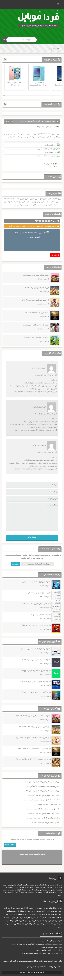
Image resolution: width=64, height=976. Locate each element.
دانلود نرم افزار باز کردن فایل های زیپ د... (43, 818)
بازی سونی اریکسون (11, 917)
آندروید (32, 917)
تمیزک (59, 941)
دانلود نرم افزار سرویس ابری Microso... (34, 682)
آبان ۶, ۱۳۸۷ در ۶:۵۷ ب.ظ (46, 375)
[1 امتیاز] (49, 221)
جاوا (28, 917)
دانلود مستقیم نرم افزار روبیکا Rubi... (35, 660)
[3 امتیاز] (43, 221)
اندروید (15, 924)
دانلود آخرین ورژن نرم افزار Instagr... (36, 692)
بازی (26, 924)
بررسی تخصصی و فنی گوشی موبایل (32, 854)
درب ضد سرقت (56, 953)
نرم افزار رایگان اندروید (54, 908)
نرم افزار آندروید (41, 917)
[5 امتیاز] (36, 221)
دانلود (42, 920)
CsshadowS (41, 369)
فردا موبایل (23, 917)
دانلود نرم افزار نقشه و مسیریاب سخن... (35, 649)
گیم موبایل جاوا (26, 205)
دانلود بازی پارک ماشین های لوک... (36, 325)
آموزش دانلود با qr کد (32, 237)
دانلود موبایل (48, 205)
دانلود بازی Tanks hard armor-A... (35, 313)
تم (16, 914)
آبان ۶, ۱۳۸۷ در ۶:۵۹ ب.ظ (46, 453)
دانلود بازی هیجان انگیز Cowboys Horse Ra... (32, 759)
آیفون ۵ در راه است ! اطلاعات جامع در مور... (43, 809)
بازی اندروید (23, 920)
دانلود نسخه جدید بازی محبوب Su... (35, 275)
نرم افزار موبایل (51, 911)
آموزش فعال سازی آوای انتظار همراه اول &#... (42, 791)
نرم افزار (54, 914)
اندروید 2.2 (29, 908)
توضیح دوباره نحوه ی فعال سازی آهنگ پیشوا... (42, 786)
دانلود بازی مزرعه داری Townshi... (35, 338)
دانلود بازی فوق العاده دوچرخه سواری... (35, 582)
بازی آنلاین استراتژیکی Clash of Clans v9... (33, 727)
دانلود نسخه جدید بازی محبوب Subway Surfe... (32, 716)
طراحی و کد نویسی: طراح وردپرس (32, 972)
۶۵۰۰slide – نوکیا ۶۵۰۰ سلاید (47, 805)
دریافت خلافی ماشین (54, 950)
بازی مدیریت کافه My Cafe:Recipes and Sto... (32, 738)
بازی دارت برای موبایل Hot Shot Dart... (35, 604)
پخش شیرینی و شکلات (54, 944)
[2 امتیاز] (46, 221)
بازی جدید (58, 917)
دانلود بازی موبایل (46, 924)
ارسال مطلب (10, 844)
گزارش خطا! (55, 255)
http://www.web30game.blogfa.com (30, 392)
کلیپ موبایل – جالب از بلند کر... (38, 593)
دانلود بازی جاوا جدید (22, 202)
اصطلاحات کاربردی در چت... (40, 615)
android (37, 914)
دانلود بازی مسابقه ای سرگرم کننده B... (36, 625)
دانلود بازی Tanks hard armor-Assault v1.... (33, 749)
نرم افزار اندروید (33, 920)
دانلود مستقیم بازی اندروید (36, 911)
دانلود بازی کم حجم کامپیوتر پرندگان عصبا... (43, 795)
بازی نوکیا (47, 920)
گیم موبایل (37, 205)
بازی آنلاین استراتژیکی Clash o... (36, 288)
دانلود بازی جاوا (57, 920)
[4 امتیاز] (40, 221)
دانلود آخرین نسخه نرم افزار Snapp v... (35, 671)
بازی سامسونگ (13, 911)
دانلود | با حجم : (51, 148)
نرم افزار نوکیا (45, 914)
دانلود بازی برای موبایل (40, 202)
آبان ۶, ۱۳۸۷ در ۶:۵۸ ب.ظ (46, 414)
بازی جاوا (49, 126)
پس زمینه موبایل (40, 908)
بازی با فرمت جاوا (54, 199)
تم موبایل (23, 911)
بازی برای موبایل (9, 914)
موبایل (16, 205)
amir (60, 947)
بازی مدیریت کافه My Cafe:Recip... (35, 300)
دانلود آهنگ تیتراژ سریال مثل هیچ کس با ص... (42, 800)
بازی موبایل (41, 126)
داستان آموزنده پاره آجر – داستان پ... (45, 823)
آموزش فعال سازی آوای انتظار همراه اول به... (42, 782)
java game (51, 917)
